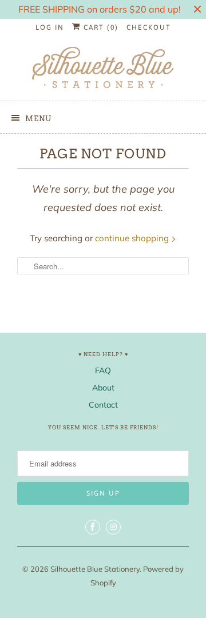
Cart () (99, 27)
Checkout (148, 27)
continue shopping (133, 238)
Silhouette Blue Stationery (95, 568)
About (103, 387)
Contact (103, 405)
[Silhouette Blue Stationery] (103, 68)
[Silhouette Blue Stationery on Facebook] (92, 527)
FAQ (103, 370)
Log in (49, 27)
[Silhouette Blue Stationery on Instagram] (113, 527)
